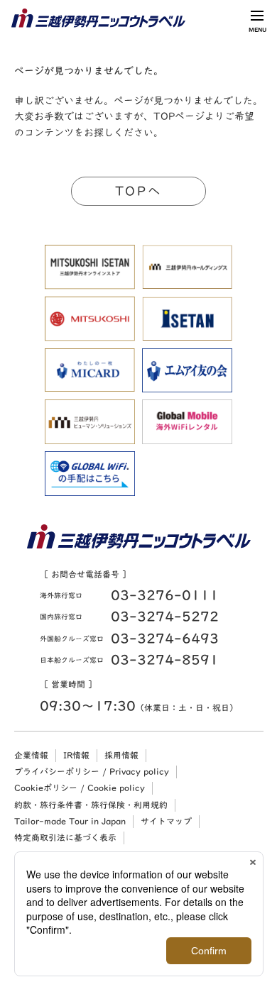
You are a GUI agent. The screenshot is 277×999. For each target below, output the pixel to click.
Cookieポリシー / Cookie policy (79, 787)
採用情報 (121, 755)
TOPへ (139, 190)
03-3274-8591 (165, 659)
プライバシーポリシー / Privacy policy (91, 771)
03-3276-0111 (165, 595)
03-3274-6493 (165, 638)
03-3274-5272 (165, 616)
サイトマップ (166, 821)
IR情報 (76, 755)
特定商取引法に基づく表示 (65, 837)
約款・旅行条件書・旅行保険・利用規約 (91, 804)
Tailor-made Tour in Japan (70, 821)
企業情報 (31, 755)
